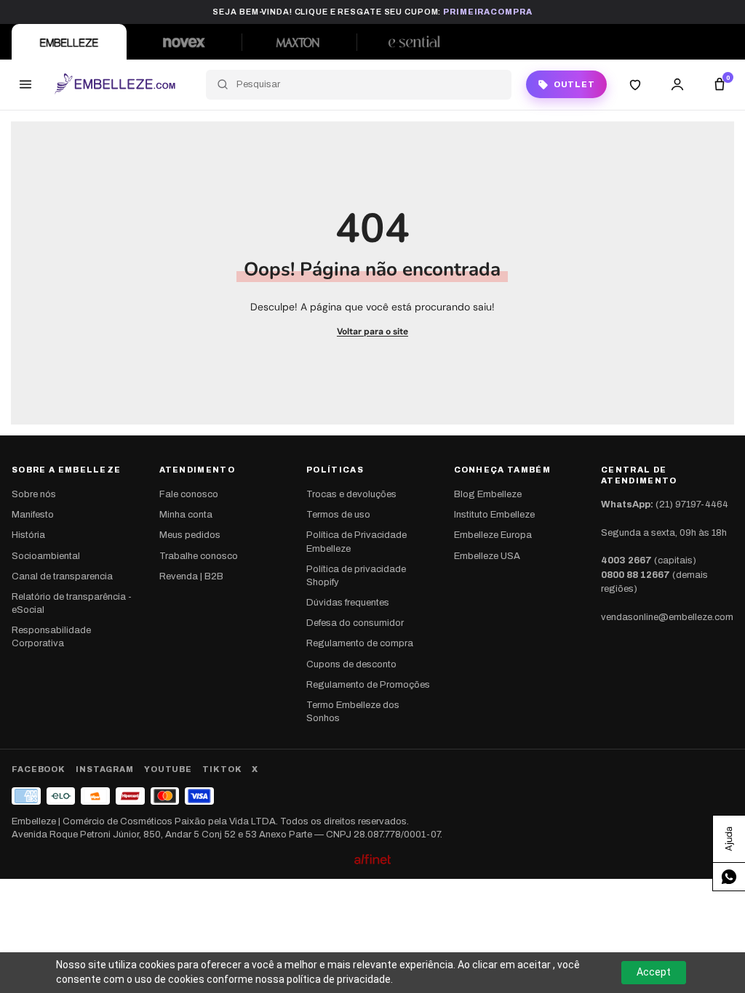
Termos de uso (338, 515)
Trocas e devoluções (351, 494)
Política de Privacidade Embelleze (356, 541)
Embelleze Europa (493, 535)
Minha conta (185, 515)
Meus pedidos (189, 535)
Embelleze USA (487, 556)
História (28, 535)
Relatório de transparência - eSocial (72, 603)
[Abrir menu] (25, 84)
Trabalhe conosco (198, 556)
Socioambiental (46, 556)
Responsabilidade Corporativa (51, 636)
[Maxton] (299, 42)
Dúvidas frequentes (347, 603)
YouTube (168, 769)
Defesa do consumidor (355, 623)
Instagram (105, 769)
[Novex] (184, 42)
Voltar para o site (372, 331)
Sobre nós (34, 494)
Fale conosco (188, 494)
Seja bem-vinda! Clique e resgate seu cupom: (372, 11)
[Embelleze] (69, 42)
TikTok (222, 769)
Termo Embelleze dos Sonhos (352, 711)
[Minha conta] (677, 84)
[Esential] (413, 42)
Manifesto (33, 515)
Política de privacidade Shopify (356, 575)
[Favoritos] (635, 84)
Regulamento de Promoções (368, 685)
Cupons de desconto (351, 664)
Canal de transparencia (62, 576)
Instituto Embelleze (494, 515)
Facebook (38, 769)
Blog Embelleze (488, 494)
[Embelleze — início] (114, 84)
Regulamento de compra (359, 643)
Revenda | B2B (191, 576)
